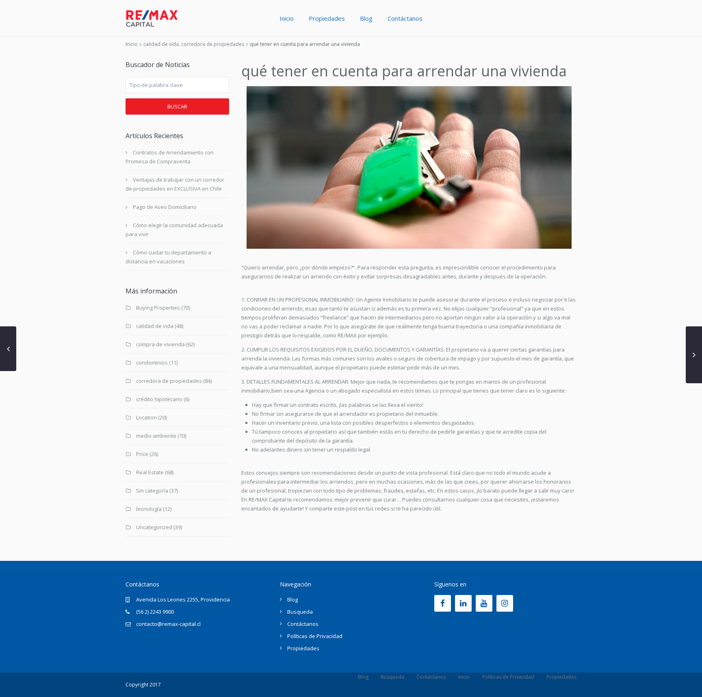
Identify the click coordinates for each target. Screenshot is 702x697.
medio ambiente (156, 435)
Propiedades (327, 18)
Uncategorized (154, 527)
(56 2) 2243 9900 (155, 611)
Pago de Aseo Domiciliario (165, 207)
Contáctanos (405, 18)
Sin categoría (152, 490)
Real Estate (150, 472)
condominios (152, 362)
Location (146, 417)
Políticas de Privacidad (314, 636)
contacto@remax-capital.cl (168, 624)
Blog (366, 18)
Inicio (287, 18)
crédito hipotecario (159, 399)
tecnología (149, 508)
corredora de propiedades (212, 44)
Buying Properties (158, 307)
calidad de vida (161, 44)
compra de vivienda (160, 344)
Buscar (177, 106)
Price (142, 454)
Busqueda (300, 611)
